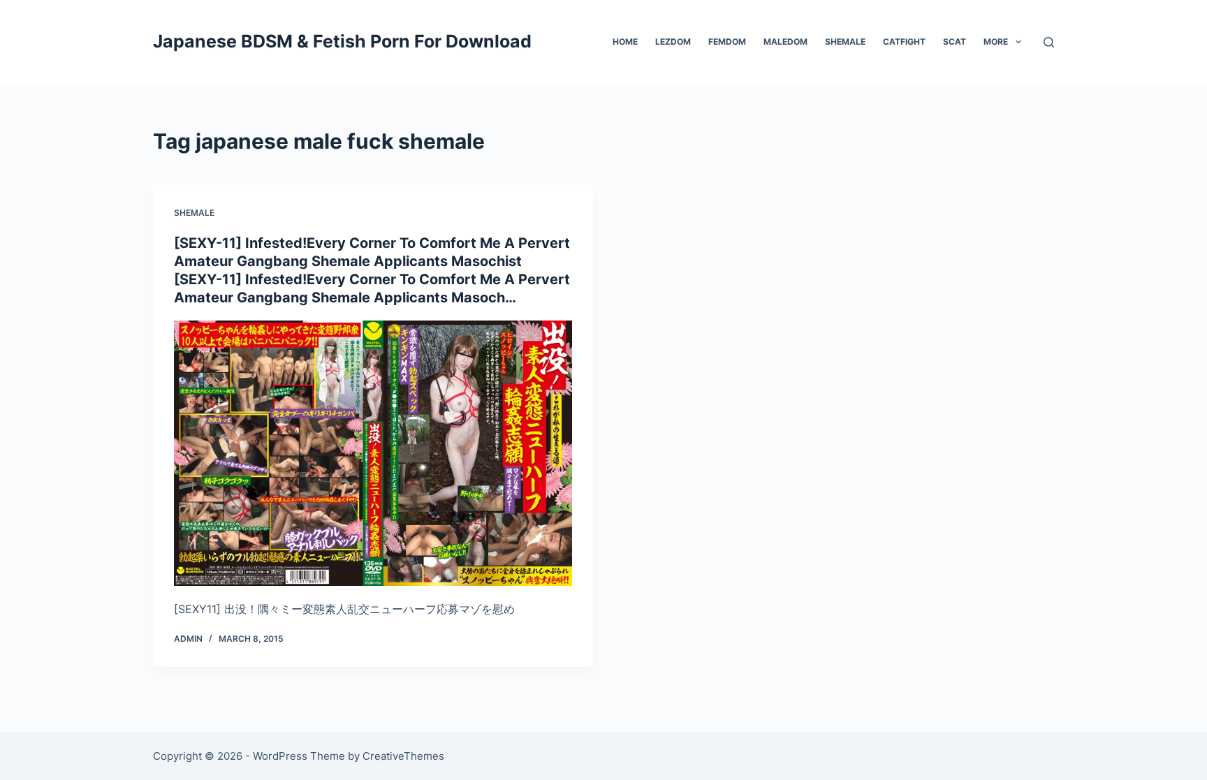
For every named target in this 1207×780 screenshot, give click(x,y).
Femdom (727, 41)
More (995, 41)
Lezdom (673, 41)
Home (625, 41)
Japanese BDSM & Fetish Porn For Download (342, 41)
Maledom (785, 41)
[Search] (1049, 42)
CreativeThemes (403, 756)
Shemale (845, 41)
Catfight (904, 41)
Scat (954, 41)
